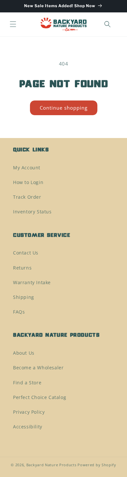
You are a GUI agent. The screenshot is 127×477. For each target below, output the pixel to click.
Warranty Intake (32, 282)
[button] (13, 24)
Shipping (23, 297)
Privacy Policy (29, 412)
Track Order (27, 197)
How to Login (28, 182)
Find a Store (27, 382)
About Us (24, 353)
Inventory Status (32, 211)
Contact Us (25, 253)
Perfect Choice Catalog (39, 397)
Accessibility (27, 426)
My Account (26, 167)
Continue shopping (64, 107)
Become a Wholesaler (38, 367)
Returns (22, 268)
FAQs (19, 312)
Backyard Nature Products (51, 464)
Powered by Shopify (97, 464)
